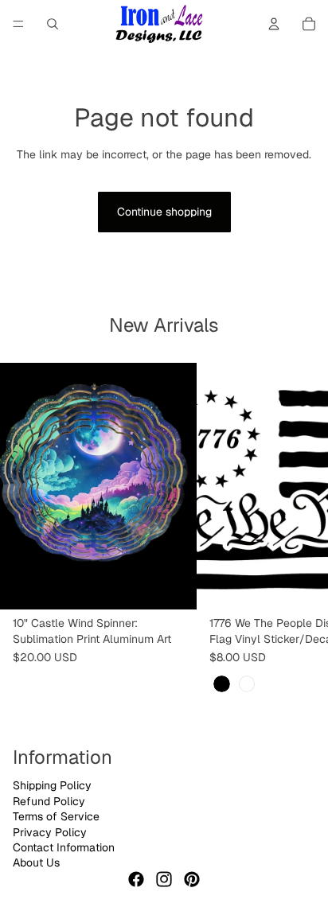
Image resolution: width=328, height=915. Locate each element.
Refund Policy (49, 801)
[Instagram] (164, 879)
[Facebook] (136, 879)
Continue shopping (164, 211)
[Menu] (18, 24)
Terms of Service (56, 816)
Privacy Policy (50, 831)
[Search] (52, 23)
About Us (36, 862)
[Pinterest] (191, 879)
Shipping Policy (52, 785)
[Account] (273, 23)
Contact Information (64, 847)
